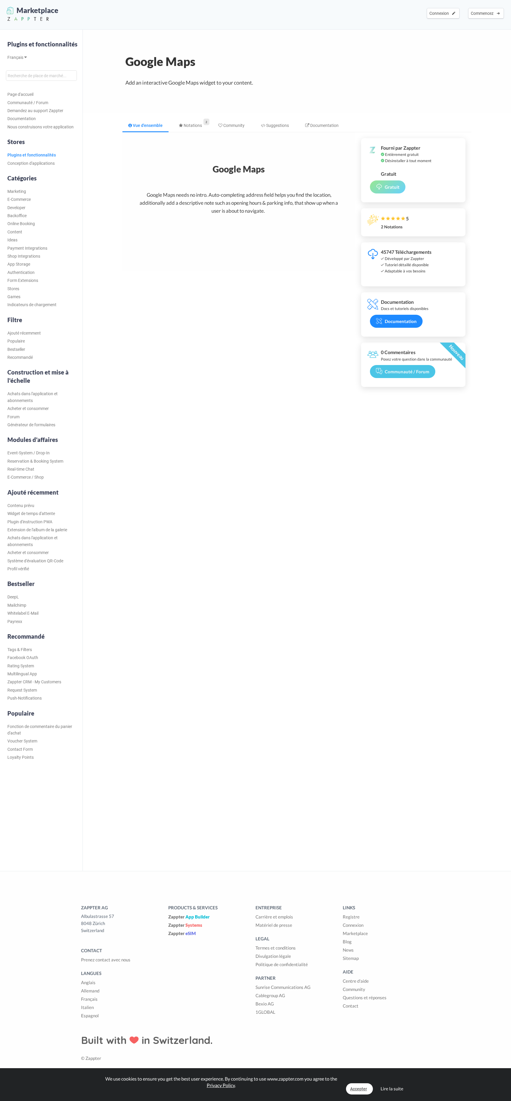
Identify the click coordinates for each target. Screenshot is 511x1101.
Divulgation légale (273, 956)
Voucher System (22, 741)
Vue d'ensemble (147, 125)
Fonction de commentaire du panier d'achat (39, 729)
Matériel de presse (274, 925)
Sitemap (351, 958)
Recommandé (20, 357)
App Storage (18, 264)
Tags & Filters (19, 649)
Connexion (440, 13)
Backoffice (17, 215)
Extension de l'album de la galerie (37, 529)
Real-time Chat (20, 469)
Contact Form (20, 749)
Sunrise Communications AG (283, 987)
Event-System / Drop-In (28, 453)
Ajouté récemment (24, 333)
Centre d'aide (356, 981)
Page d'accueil (20, 94)
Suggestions (277, 125)
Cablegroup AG (270, 995)
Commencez (483, 13)
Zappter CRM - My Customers (34, 681)
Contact (350, 1005)
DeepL (13, 597)
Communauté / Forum (27, 102)
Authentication (21, 272)
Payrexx (14, 621)
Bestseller (16, 349)
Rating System (20, 665)
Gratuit (392, 187)
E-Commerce (19, 199)
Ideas (12, 240)
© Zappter (91, 1058)
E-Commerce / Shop (25, 477)
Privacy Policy (221, 1085)
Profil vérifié (18, 568)
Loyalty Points (20, 757)
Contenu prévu (20, 505)
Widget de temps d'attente (31, 513)
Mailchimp (16, 605)
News (348, 950)
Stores (13, 288)
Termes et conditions (276, 947)
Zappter (189, 916)
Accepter (358, 1089)
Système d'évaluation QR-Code (35, 560)
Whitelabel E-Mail (22, 613)
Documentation (21, 118)
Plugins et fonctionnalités (42, 44)
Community (233, 125)
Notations (192, 125)
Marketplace (355, 933)
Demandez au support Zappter (35, 110)
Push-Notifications (24, 698)
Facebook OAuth (22, 657)
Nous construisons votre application (40, 127)
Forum (13, 416)
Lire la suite (392, 1088)
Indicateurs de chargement (31, 304)
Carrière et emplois (274, 916)
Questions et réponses (365, 997)
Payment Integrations (27, 248)
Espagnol (90, 1015)
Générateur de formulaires (31, 424)
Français (15, 57)
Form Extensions (22, 280)
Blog (347, 941)
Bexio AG (265, 1003)
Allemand (90, 990)
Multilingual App (22, 673)
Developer (16, 207)
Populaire (16, 341)
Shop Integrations (23, 256)
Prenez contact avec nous (105, 959)
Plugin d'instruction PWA (29, 521)
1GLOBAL (265, 1012)
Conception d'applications (31, 163)
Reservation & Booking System (35, 461)
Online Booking (21, 223)
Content (14, 232)
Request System (22, 690)
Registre (351, 916)
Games (13, 296)
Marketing (16, 191)
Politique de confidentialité (282, 964)
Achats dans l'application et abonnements (32, 397)
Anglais (88, 982)
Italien (87, 1007)
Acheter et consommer (28, 408)
